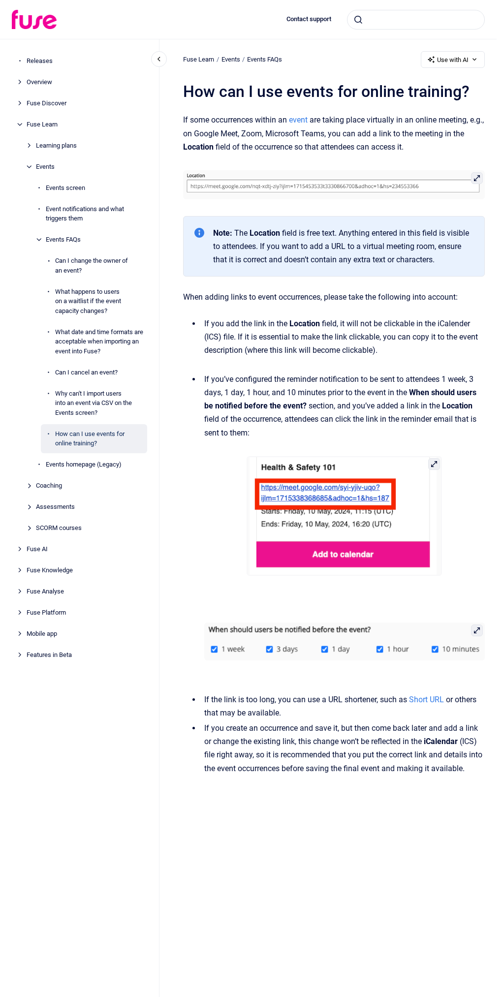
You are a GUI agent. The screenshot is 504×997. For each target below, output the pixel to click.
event (298, 120)
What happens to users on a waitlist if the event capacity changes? (88, 301)
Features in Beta (49, 654)
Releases (40, 60)
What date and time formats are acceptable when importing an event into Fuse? (99, 341)
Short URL (426, 699)
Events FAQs (63, 239)
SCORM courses (59, 527)
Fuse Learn (42, 124)
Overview (39, 82)
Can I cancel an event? (86, 372)
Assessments (55, 506)
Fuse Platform (46, 612)
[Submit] (358, 20)
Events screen (65, 187)
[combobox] (415, 19)
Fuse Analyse (45, 591)
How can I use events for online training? (90, 438)
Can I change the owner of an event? (91, 265)
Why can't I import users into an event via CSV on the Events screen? (93, 403)
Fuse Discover (46, 103)
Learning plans (56, 145)
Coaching (49, 485)
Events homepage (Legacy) (84, 464)
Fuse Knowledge (50, 570)
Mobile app (42, 633)
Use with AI (453, 59)
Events (45, 166)
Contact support (308, 19)
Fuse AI (37, 549)
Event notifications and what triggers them (85, 213)
